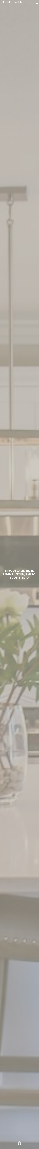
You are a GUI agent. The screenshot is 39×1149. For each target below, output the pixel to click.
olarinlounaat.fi (11, 2)
